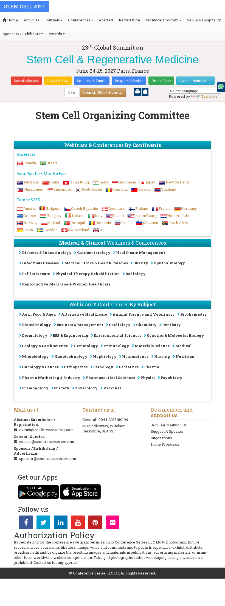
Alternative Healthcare (84, 314)
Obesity (140, 262)
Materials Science (152, 345)
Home (12, 20)
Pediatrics (129, 366)
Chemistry (146, 324)
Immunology (116, 345)
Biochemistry (193, 314)
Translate (209, 96)
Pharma (151, 366)
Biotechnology (36, 324)
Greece (29, 215)
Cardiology (120, 324)
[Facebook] (26, 523)
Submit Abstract (26, 80)
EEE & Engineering (70, 335)
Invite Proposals (165, 444)
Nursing (162, 356)
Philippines (33, 189)
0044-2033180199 (113, 419)
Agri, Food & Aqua (39, 314)
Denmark (116, 208)
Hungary (53, 215)
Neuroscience (135, 356)
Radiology (135, 273)
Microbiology (35, 356)
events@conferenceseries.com (46, 429)
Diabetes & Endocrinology (47, 252)
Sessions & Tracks (91, 80)
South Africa (179, 222)
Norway (30, 222)
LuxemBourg (145, 215)
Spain (28, 229)
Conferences (79, 20)
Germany (189, 208)
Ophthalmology (169, 262)
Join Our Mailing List (169, 425)
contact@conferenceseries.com (46, 441)
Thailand (168, 189)
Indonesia (127, 182)
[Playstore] (138, 91)
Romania (120, 189)
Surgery (61, 388)
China (54, 182)
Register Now (58, 80)
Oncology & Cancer (40, 366)
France (165, 208)
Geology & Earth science (45, 345)
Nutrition (185, 356)
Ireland (78, 215)
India (103, 182)
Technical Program (162, 20)
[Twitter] (43, 523)
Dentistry (171, 324)
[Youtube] (78, 523)
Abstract (106, 20)
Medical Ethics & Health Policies (96, 262)
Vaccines (112, 388)
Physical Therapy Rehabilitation (87, 273)
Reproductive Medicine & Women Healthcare (66, 284)
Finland (141, 208)
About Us (31, 20)
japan (150, 182)
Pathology (103, 366)
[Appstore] (145, 91)
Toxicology (86, 388)
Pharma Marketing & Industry (51, 377)
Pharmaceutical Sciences (110, 377)
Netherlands (178, 215)
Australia (31, 182)
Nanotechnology (71, 356)
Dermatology (34, 335)
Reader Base (161, 80)
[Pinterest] (95, 523)
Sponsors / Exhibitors (21, 33)
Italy (99, 215)
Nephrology (105, 356)
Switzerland (78, 229)
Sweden (50, 229)
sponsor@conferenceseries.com (47, 458)
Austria (29, 208)
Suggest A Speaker (167, 431)
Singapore (62, 189)
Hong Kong (79, 182)
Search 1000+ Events (102, 92)
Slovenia (150, 222)
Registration (129, 20)
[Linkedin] (61, 523)
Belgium (53, 208)
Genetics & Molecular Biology (175, 335)
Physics (147, 377)
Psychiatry (171, 377)
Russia (127, 222)
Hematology (86, 345)
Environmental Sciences (117, 335)
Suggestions (161, 437)
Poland (54, 222)
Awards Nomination (195, 80)
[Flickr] (112, 523)
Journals (52, 20)
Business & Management (80, 324)
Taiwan (144, 189)
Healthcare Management (140, 252)
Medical (183, 345)
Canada (29, 162)
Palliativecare (36, 273)
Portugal (78, 222)
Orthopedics (76, 366)
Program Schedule (129, 80)
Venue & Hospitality (204, 20)
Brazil (51, 162)
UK (102, 229)
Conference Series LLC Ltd (96, 573)
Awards (55, 33)
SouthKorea (92, 189)
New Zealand (177, 182)
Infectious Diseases (40, 262)
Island (118, 215)
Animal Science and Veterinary (144, 314)
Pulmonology (35, 388)
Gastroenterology (94, 252)
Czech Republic (84, 208)
